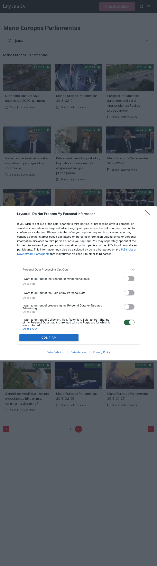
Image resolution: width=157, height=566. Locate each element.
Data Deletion (55, 352)
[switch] (129, 278)
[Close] (149, 214)
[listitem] (78, 269)
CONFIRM (49, 337)
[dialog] (78, 283)
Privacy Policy (102, 352)
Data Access (78, 352)
